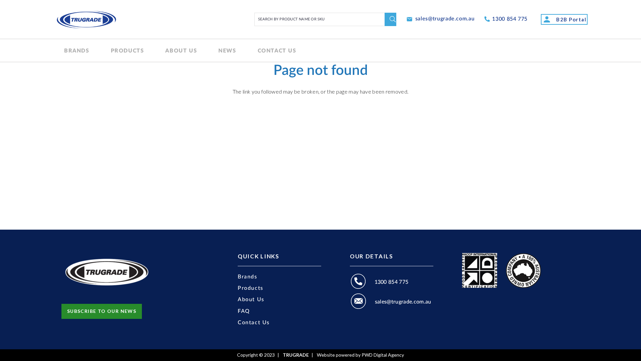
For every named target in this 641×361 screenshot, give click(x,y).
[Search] (390, 19)
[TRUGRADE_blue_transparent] (86, 19)
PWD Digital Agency (383, 355)
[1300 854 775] (362, 282)
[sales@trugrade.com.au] (362, 302)
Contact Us (254, 322)
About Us (251, 299)
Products (250, 288)
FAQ (244, 311)
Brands (247, 276)
